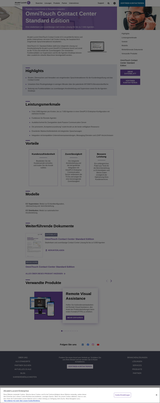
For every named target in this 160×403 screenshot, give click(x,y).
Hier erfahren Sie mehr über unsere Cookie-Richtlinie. (22, 401)
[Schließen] (156, 395)
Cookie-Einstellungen (122, 395)
